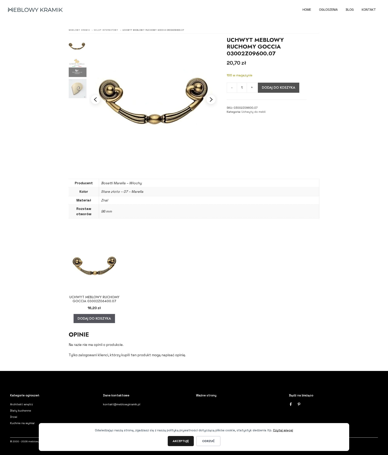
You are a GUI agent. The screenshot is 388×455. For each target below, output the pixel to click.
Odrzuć (208, 441)
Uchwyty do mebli (253, 112)
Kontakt (369, 9)
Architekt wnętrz (21, 404)
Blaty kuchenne (20, 410)
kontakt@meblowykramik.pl (121, 404)
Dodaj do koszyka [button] (94, 318)
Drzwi (13, 417)
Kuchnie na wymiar (22, 423)
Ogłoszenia (328, 9)
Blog (350, 9)
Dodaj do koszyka (278, 87)
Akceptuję (181, 441)
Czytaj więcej (283, 430)
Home (307, 9)
